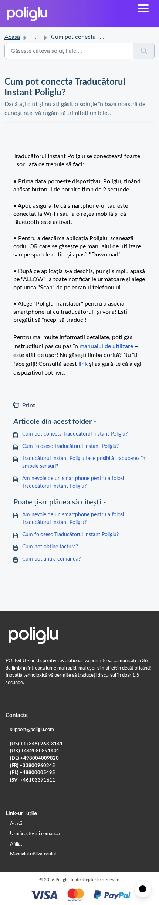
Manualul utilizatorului (33, 854)
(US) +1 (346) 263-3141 (36, 744)
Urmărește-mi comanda (35, 833)
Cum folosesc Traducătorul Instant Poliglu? (70, 446)
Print (28, 405)
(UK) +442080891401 (35, 751)
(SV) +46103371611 (32, 780)
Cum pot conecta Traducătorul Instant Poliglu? (75, 434)
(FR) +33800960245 (32, 765)
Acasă (12, 37)
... (35, 37)
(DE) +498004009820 (34, 758)
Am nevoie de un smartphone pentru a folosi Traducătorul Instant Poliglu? (73, 482)
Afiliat (16, 844)
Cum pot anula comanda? (51, 559)
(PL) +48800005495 (32, 772)
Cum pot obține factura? (50, 547)
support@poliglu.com (32, 729)
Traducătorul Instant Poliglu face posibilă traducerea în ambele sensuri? (83, 462)
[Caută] (144, 51)
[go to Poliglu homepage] (27, 13)
